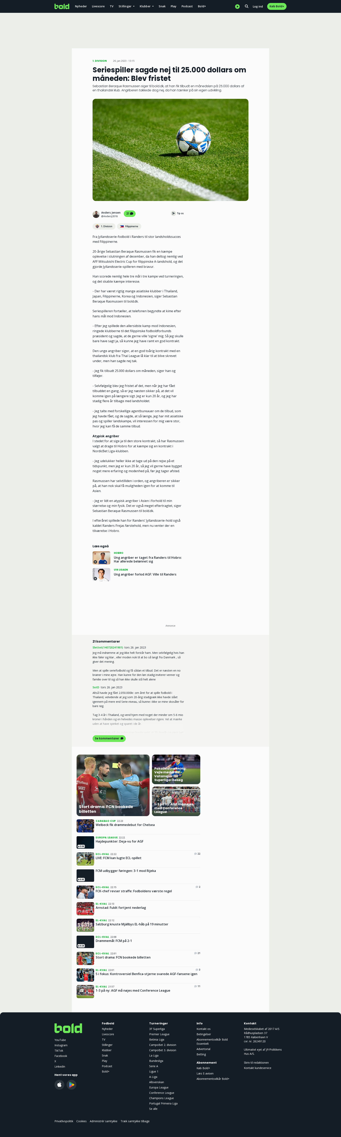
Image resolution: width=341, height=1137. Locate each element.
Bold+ (202, 6)
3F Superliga (157, 1029)
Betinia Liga (156, 1039)
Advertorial (203, 1049)
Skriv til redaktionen (256, 1062)
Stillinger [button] (125, 6)
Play (174, 6)
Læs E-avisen (205, 1073)
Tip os (180, 213)
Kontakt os (204, 1029)
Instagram (60, 1045)
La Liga (153, 1055)
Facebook (60, 1056)
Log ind (258, 6)
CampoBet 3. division (162, 1050)
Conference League (161, 1093)
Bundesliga (156, 1061)
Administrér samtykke (103, 1121)
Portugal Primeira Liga (163, 1103)
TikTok (58, 1050)
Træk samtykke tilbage (135, 1121)
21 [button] (127, 214)
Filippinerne (131, 226)
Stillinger (107, 1045)
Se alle (153, 1109)
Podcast (187, 6)
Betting (201, 1054)
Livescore (98, 6)
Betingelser (204, 1034)
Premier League (159, 1034)
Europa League (159, 1087)
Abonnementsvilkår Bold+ (213, 1079)
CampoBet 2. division (162, 1045)
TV (111, 6)
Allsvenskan (156, 1082)
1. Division (106, 226)
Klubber (106, 1050)
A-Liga (153, 1077)
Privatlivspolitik (63, 1121)
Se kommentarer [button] (107, 738)
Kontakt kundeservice (257, 1068)
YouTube (60, 1040)
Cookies (81, 1121)
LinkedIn (59, 1066)
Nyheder (81, 6)
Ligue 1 (153, 1071)
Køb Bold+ (277, 6)
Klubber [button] (146, 6)
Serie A (153, 1066)
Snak (162, 6)
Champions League (161, 1098)
